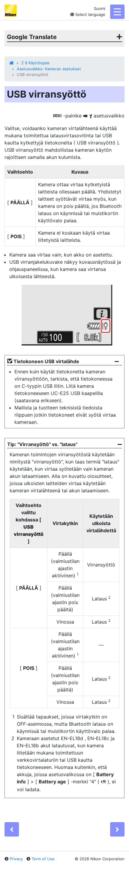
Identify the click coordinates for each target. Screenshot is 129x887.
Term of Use (43, 858)
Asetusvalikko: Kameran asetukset (49, 68)
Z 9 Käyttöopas (35, 62)
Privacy (16, 858)
